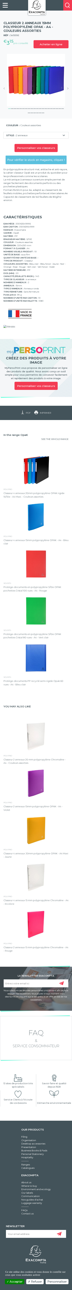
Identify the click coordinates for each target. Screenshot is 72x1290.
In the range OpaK (15, 435)
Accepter (16, 1281)
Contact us (27, 1213)
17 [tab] (54, 108)
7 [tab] (26, 108)
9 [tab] (31, 108)
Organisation (28, 1140)
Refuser (36, 1281)
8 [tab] (29, 108)
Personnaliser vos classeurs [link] (36, 386)
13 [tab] (43, 108)
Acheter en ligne (51, 44)
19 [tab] (59, 108)
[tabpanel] (36, 80)
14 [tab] (45, 108)
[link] (5, 5)
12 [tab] (40, 108)
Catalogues (27, 1167)
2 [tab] (12, 108)
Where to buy (29, 1185)
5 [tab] (20, 108)
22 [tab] (31, 112)
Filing (24, 1136)
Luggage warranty (31, 1203)
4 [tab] (17, 108)
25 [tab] (40, 112)
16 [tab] (51, 108)
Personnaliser (57, 1281)
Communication (30, 1196)
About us (26, 1182)
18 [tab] (57, 108)
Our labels (27, 1192)
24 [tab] (37, 112)
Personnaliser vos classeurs (36, 148)
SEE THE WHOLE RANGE (55, 439)
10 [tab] (34, 108)
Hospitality (27, 1157)
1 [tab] (9, 108)
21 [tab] (29, 112)
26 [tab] (43, 112)
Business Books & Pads (34, 1150)
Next (67, 88)
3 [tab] (15, 108)
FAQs (24, 1210)
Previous (5, 88)
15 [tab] (48, 108)
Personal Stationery (32, 1154)
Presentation (28, 1147)
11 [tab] (37, 108)
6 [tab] (23, 108)
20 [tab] (62, 108)
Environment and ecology (36, 1189)
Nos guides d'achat (32, 1199)
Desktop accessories (33, 1143)
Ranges (25, 1164)
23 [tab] (34, 112)
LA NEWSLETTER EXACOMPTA (36, 975)
